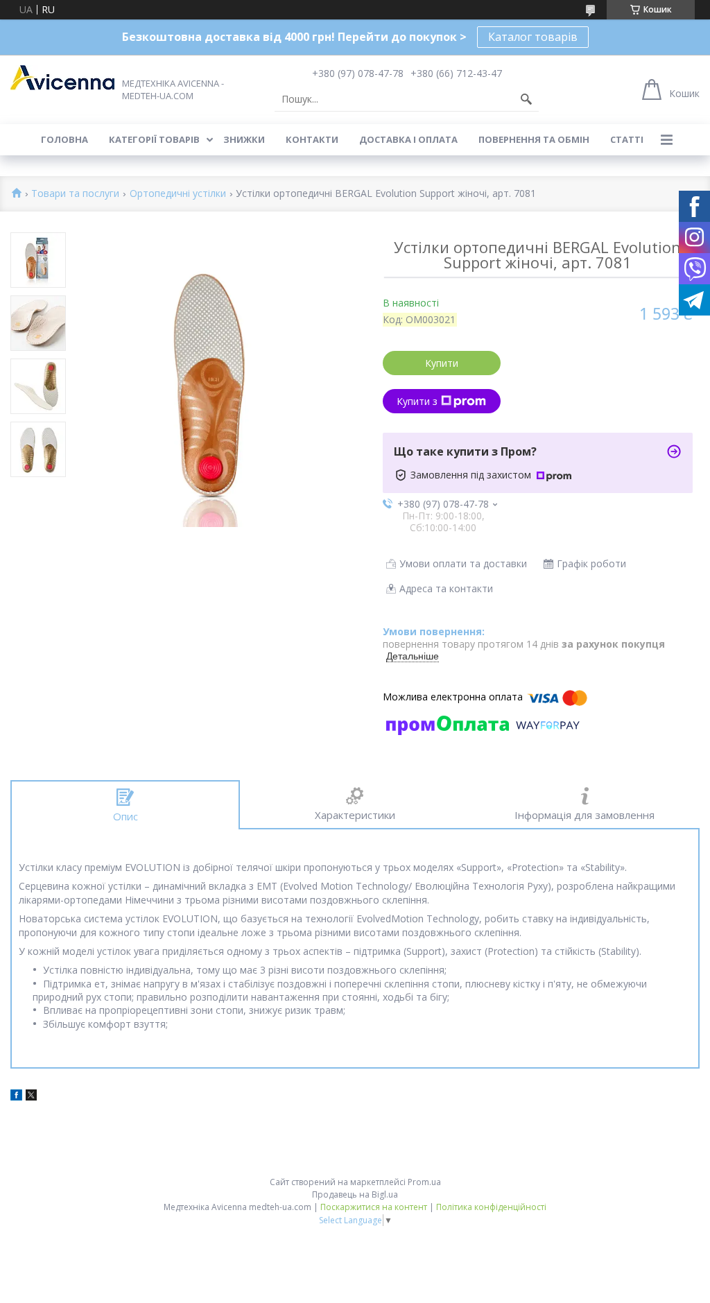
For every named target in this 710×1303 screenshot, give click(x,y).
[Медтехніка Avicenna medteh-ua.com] (62, 77)
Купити (441, 363)
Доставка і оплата (408, 139)
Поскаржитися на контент (373, 1207)
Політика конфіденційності (491, 1207)
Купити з (417, 401)
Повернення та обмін (533, 139)
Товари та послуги (75, 194)
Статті (626, 139)
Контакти (312, 139)
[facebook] (16, 1096)
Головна (64, 139)
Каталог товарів (533, 36)
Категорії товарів (154, 139)
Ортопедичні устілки (178, 194)
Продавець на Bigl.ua (355, 1194)
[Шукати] (526, 99)
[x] (31, 1096)
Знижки (244, 139)
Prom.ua (424, 1182)
